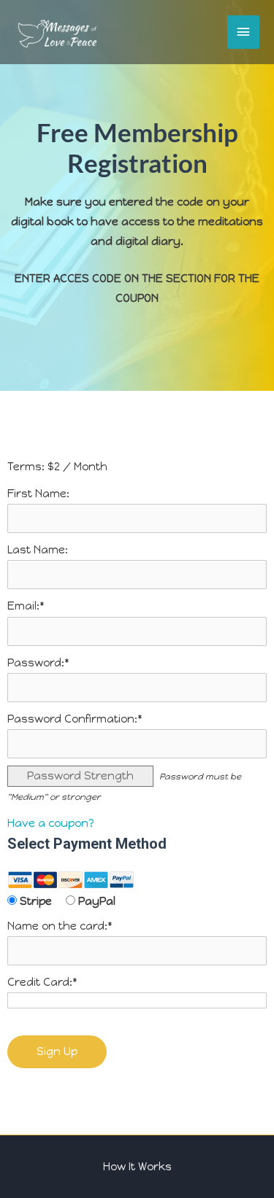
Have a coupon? (50, 823)
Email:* (26, 605)
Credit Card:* (42, 982)
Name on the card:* (60, 926)
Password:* (38, 662)
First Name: (38, 493)
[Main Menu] (243, 32)
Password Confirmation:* (74, 719)
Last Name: (37, 549)
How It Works (137, 1166)
